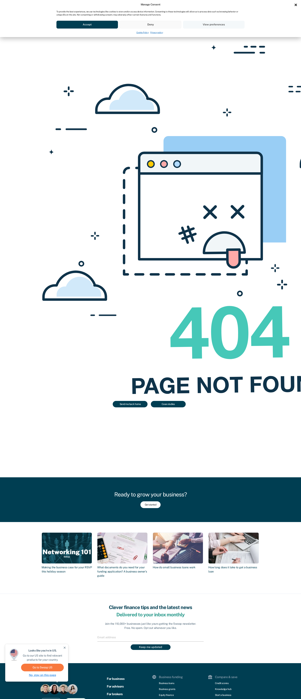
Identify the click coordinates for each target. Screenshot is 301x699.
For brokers (115, 694)
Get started (150, 504)
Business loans (166, 683)
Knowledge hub (223, 689)
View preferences (214, 24)
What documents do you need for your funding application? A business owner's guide (122, 571)
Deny (150, 24)
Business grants (167, 689)
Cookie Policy (142, 32)
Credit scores (222, 683)
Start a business (223, 695)
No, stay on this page (42, 675)
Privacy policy (156, 32)
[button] (296, 4)
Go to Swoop (42, 667)
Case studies (168, 404)
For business (115, 679)
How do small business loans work (174, 567)
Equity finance (166, 695)
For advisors (115, 686)
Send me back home (130, 404)
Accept (87, 24)
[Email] (150, 637)
